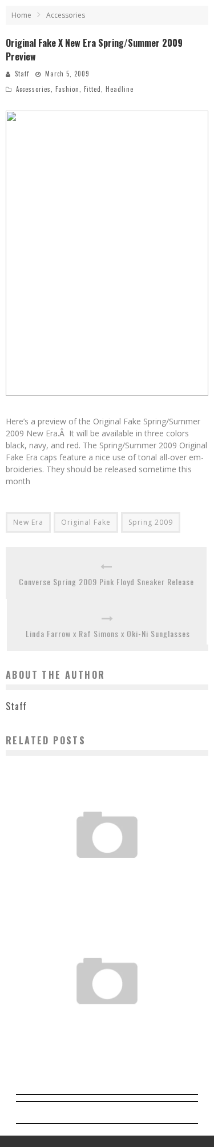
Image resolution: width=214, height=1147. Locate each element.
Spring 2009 (150, 522)
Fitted (92, 89)
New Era (28, 522)
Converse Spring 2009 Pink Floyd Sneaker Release (106, 581)
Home (21, 15)
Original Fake (86, 522)
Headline (120, 89)
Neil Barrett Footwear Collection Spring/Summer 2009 (107, 869)
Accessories (33, 89)
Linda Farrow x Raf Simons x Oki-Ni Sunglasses (108, 633)
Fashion (67, 89)
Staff (22, 73)
